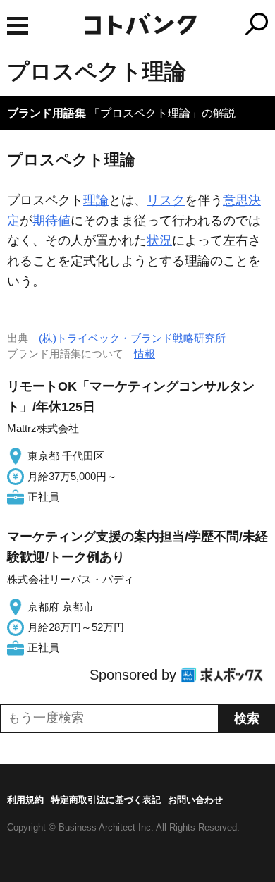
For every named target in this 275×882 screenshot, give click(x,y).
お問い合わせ (195, 800)
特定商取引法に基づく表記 (106, 800)
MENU (17, 26)
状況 (159, 240)
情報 (144, 354)
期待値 (51, 221)
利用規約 (25, 800)
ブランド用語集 (46, 113)
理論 (96, 200)
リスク (166, 200)
